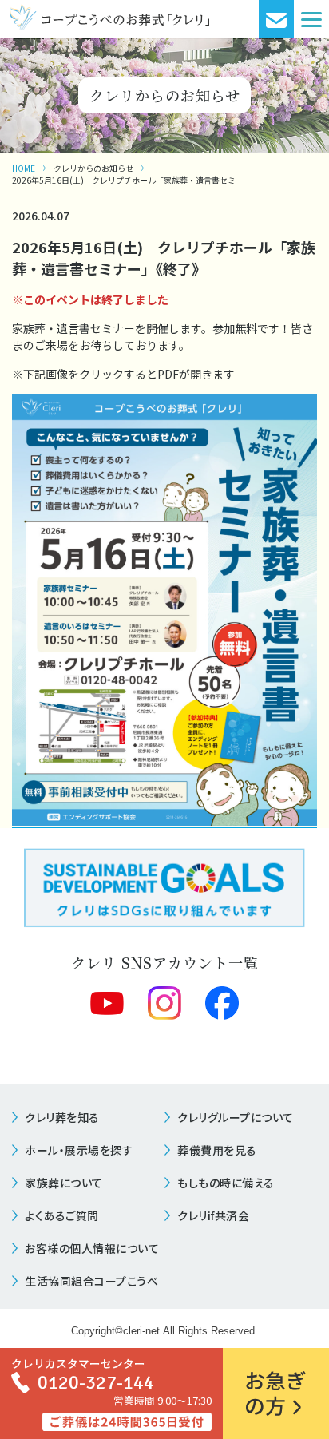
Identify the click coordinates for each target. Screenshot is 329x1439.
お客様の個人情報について (92, 1248)
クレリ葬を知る (62, 1117)
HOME (23, 168)
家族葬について (64, 1183)
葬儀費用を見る (217, 1150)
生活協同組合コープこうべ (91, 1281)
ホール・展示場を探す (79, 1150)
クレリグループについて (235, 1117)
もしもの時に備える (226, 1183)
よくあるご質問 (62, 1215)
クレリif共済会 (213, 1215)
